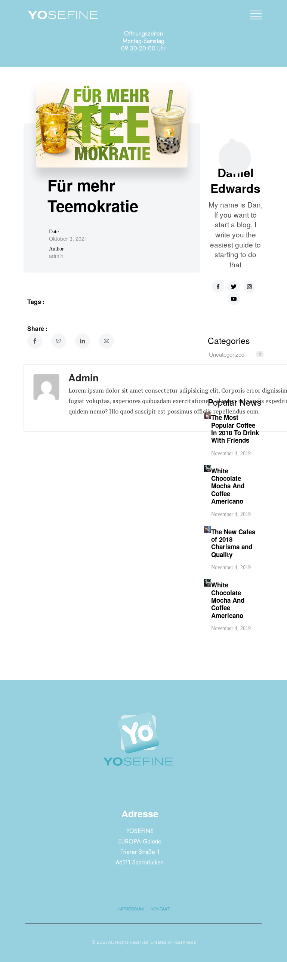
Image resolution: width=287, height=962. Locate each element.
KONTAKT (160, 909)
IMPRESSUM (130, 909)
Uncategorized (226, 354)
